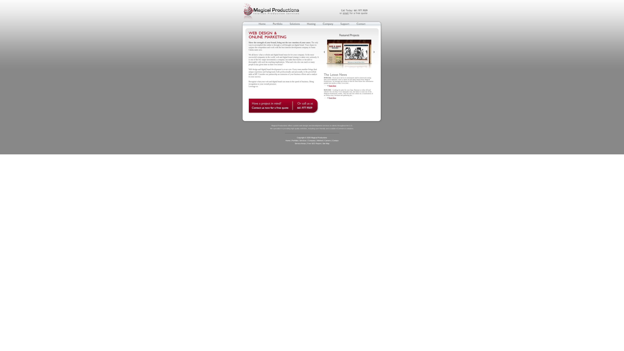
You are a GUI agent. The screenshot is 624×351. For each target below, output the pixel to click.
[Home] (262, 23)
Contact (335, 141)
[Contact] (361, 23)
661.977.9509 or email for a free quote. (353, 12)
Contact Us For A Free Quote (284, 106)
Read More (332, 86)
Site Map (326, 143)
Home (288, 141)
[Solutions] (295, 23)
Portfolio (295, 141)
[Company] (328, 23)
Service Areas (300, 143)
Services (302, 141)
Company (312, 141)
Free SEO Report (314, 143)
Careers (327, 141)
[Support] (344, 23)
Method (320, 141)
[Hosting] (311, 23)
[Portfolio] (278, 23)
